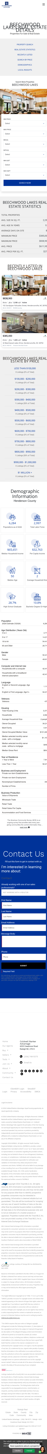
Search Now (25, 183)
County (23, 1412)
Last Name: (6, 911)
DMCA (37, 1091)
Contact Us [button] (7, 1077)
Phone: (4, 952)
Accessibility (25, 1091)
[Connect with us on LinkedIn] (33, 1071)
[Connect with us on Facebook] (25, 1071)
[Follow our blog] (21, 1074)
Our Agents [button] (7, 1046)
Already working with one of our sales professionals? (18, 886)
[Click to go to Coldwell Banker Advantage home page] (7, 4)
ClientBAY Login (17, 1089)
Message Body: (8, 934)
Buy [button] (4, 1050)
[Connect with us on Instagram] (29, 1071)
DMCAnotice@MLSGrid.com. (10, 1318)
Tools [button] (5, 1059)
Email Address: (8, 922)
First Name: (6, 900)
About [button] (5, 1068)
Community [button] (8, 1073)
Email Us (28, 1062)
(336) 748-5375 (31, 1056)
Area (31, 1415)
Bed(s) (6, 140)
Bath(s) (6, 150)
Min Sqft (7, 160)
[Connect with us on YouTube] (41, 1071)
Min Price (7, 119)
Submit (23, 966)
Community (21, 1415)
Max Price (7, 129)
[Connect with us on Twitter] (21, 1071)
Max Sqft (7, 171)
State (16, 1412)
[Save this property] (45, 278)
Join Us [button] (6, 1064)
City (31, 1412)
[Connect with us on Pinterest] (37, 1071)
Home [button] (5, 1041)
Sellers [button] (6, 1055)
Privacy (14, 1091)
